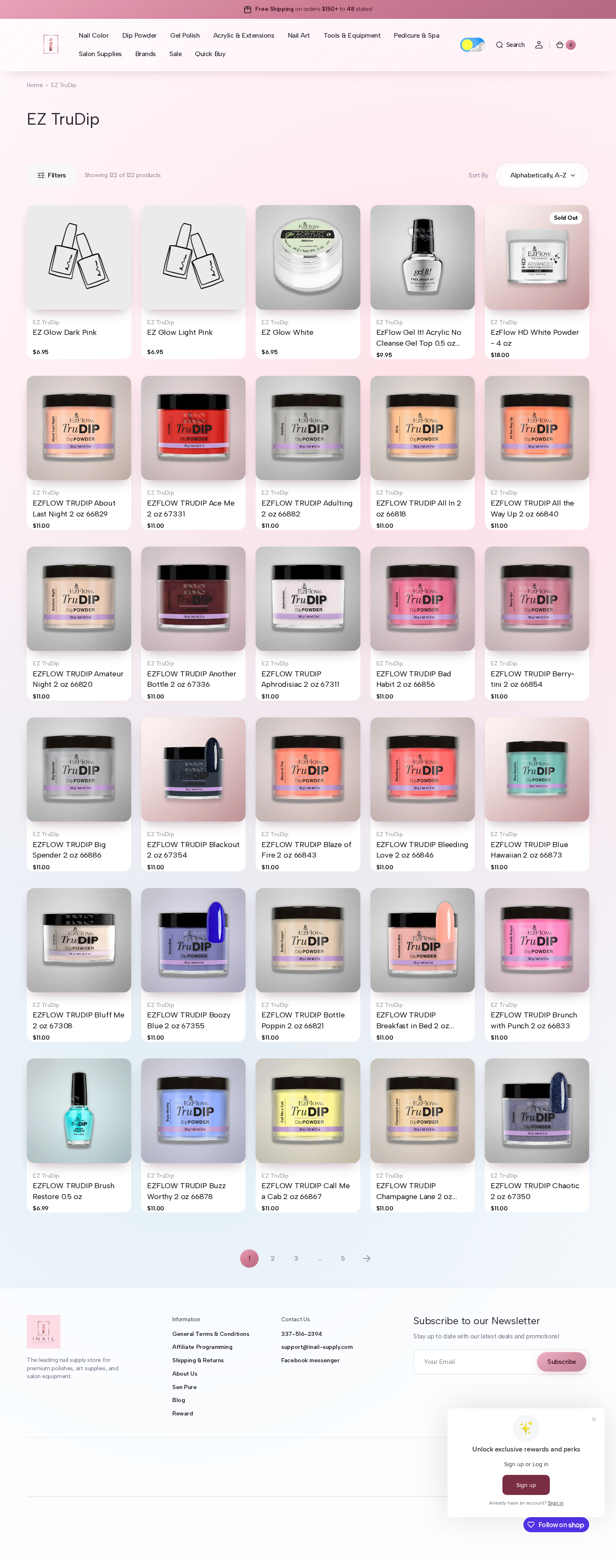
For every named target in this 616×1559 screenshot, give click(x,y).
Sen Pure (184, 1387)
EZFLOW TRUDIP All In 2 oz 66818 (418, 508)
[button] (510, 45)
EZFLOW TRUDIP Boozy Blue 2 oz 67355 (188, 1020)
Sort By (478, 175)
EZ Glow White (287, 332)
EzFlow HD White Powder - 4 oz (535, 337)
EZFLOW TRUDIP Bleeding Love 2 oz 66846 (422, 850)
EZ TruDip (46, 322)
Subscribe (561, 1362)
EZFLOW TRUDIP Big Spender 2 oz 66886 (69, 850)
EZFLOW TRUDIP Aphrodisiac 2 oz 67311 (300, 679)
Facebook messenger (310, 1360)
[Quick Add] (47, 290)
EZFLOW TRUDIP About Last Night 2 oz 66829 (74, 508)
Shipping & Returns (198, 1360)
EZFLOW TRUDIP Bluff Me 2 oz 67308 (78, 1020)
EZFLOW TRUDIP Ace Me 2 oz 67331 (190, 508)
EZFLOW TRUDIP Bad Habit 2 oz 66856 (413, 679)
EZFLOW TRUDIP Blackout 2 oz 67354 (193, 850)
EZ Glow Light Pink (180, 332)
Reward (182, 1413)
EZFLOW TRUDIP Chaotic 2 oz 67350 (535, 1191)
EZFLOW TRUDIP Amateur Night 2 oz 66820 (78, 679)
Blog (178, 1400)
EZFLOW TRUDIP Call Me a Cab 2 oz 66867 (305, 1191)
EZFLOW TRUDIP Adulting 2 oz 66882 (306, 508)
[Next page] (366, 1258)
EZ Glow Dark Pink (65, 332)
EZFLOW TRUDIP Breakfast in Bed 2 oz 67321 (412, 1020)
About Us (184, 1373)
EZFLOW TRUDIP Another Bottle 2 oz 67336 (191, 679)
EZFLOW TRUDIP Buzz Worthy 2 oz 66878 (186, 1191)
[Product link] (79, 282)
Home (35, 85)
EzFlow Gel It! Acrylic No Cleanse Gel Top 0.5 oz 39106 (418, 338)
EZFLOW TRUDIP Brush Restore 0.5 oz (73, 1191)
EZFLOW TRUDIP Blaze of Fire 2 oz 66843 (306, 850)
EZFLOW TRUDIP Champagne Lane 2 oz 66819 (414, 1191)
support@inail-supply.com (316, 1347)
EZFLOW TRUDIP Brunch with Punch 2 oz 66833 (534, 1020)
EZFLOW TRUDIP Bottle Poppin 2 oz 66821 (302, 1020)
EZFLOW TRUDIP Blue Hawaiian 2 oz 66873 (529, 850)
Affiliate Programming (202, 1347)
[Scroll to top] (597, 1540)
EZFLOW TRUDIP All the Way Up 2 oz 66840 (532, 508)
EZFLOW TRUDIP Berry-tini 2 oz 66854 (533, 679)
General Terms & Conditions (210, 1334)
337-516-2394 (301, 1334)
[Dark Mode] (472, 45)
